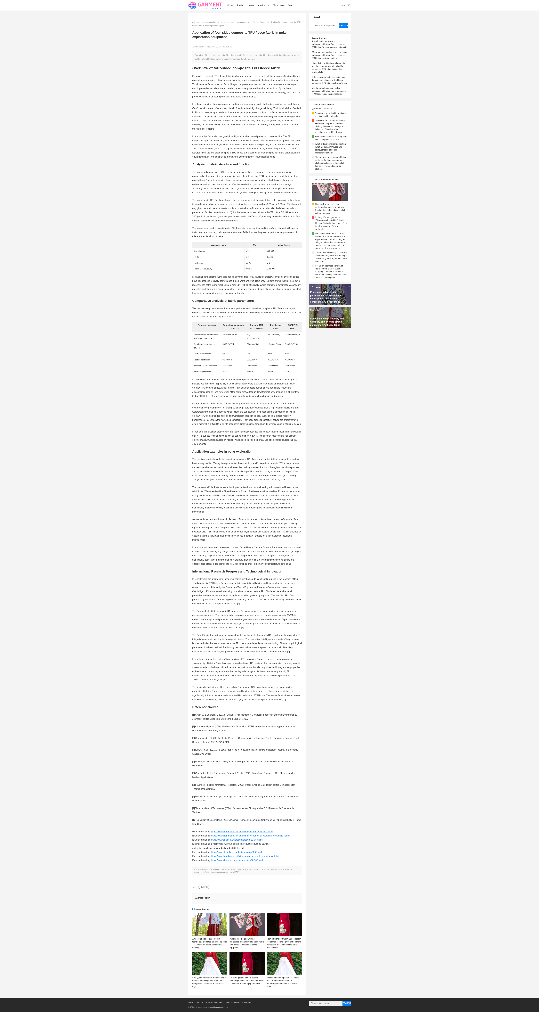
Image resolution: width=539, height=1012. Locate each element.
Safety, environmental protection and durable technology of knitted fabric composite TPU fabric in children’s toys (329, 80)
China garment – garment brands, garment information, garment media (220, 22)
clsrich (202, 47)
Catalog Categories (214, 1002)
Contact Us (247, 1002)
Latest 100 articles (232, 1002)
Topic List (200, 1002)
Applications (263, 5)
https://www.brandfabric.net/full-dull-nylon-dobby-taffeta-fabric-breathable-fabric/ (250, 836)
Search (343, 25)
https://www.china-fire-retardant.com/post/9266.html (236, 852)
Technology (278, 5)
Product (240, 5)
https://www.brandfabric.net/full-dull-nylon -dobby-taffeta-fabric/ (242, 831)
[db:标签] (204, 887)
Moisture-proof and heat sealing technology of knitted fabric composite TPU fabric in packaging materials (246, 980)
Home (230, 5)
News (251, 5)
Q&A (290, 5)
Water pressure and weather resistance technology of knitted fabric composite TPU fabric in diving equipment (330, 55)
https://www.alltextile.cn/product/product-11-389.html (237, 840)
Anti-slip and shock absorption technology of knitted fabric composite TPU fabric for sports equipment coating (330, 44)
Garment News (259, 22)
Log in (342, 5)
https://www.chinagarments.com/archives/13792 (219, 872)
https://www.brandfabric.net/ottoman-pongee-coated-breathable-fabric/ (245, 856)
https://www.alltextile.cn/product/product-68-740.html (237, 860)
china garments (201, 1007)
